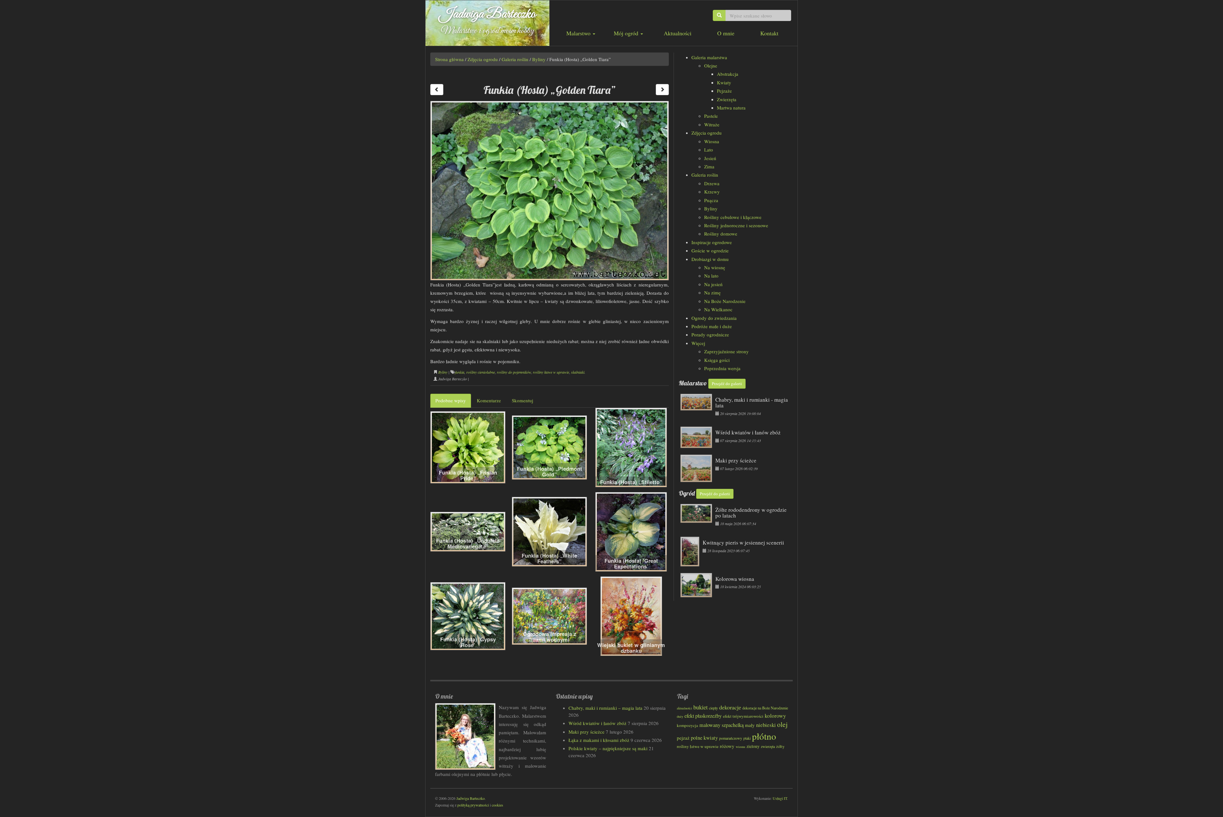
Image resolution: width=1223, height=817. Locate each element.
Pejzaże (724, 91)
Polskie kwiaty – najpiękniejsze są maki (608, 748)
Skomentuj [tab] (522, 400)
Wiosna (711, 141)
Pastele (711, 116)
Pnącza (711, 200)
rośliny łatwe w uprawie (551, 372)
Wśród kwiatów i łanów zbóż (597, 723)
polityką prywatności (473, 804)
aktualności (684, 708)
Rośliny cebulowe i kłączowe (733, 217)
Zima (709, 166)
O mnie (725, 33)
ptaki (747, 738)
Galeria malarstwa (709, 57)
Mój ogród (627, 33)
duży (680, 716)
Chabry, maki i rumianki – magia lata (605, 708)
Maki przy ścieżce (586, 732)
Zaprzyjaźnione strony (726, 351)
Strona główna (449, 59)
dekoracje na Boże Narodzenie (765, 707)
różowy (727, 746)
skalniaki (577, 372)
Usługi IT (780, 798)
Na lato (711, 275)
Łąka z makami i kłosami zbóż (599, 740)
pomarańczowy (730, 738)
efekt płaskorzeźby (703, 715)
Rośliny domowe (720, 233)
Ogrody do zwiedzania (714, 318)
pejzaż (683, 738)
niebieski (766, 725)
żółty (780, 746)
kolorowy (775, 715)
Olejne (710, 65)
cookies (497, 804)
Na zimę (712, 292)
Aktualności (677, 33)
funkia (459, 372)
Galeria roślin (515, 59)
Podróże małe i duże (711, 326)
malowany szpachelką (721, 725)
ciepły (713, 707)
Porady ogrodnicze (710, 334)
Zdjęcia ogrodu (483, 59)
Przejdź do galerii (727, 383)
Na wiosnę (714, 267)
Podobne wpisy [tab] (450, 400)
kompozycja (687, 725)
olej (782, 724)
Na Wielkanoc (718, 309)
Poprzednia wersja (722, 368)
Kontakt (769, 33)
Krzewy (712, 191)
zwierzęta (768, 746)
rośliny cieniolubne (480, 372)
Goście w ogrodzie (710, 250)
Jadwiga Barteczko (487, 14)
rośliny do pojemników (514, 372)
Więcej (698, 343)
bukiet (700, 707)
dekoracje (730, 707)
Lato (708, 149)
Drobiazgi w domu (710, 259)
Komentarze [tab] (489, 400)
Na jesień (713, 284)
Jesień (710, 158)
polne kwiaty (704, 737)
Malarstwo (579, 33)
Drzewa (711, 183)
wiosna (740, 746)
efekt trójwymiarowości (743, 716)
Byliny (539, 59)
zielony (753, 746)
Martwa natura (731, 107)
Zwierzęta (726, 99)
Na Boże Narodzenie (725, 301)
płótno (764, 736)
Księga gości (717, 360)
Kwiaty (724, 82)
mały (750, 725)
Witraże (711, 124)
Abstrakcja (727, 74)
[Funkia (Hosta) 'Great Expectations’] (436, 89)
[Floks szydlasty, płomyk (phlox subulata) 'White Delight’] (662, 89)
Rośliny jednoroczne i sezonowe (736, 225)
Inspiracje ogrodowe (711, 242)
